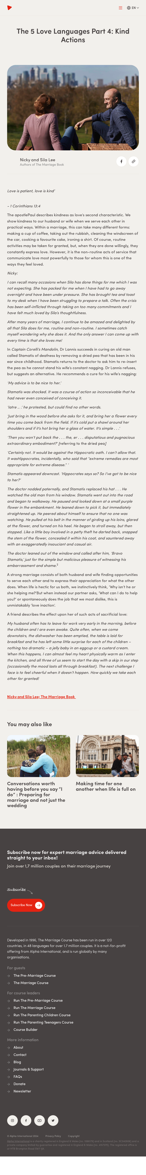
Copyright (74, 1136)
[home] (60, 8)
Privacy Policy (53, 1136)
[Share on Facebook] (121, 161)
